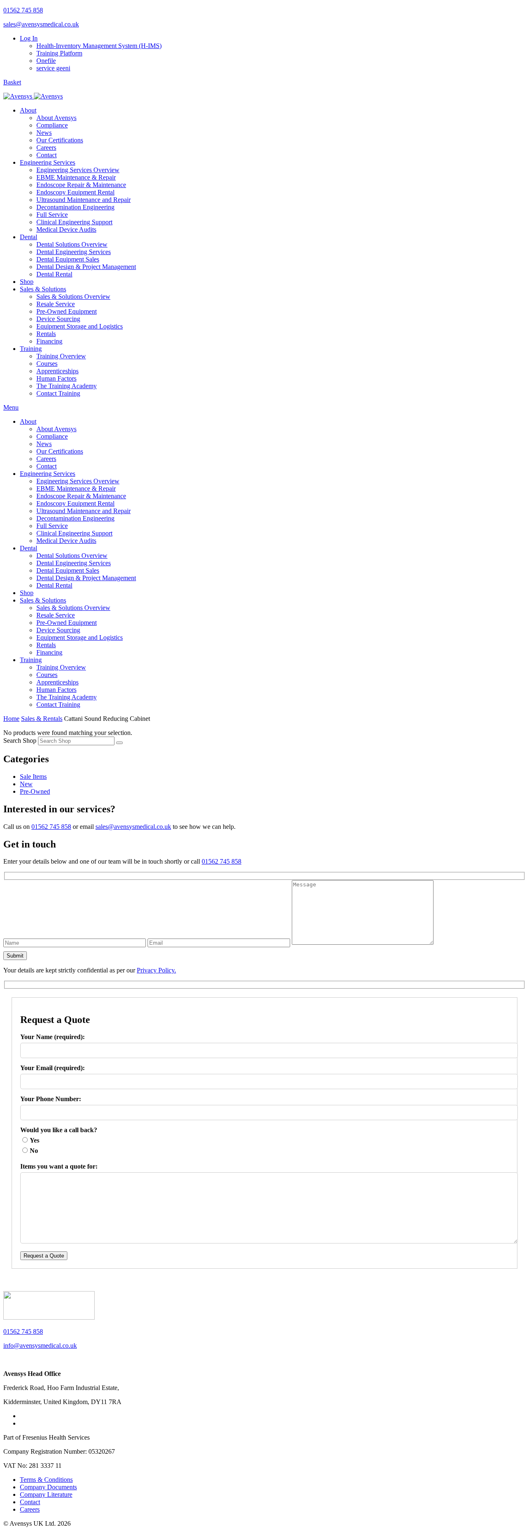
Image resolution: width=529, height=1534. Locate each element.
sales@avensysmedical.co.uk (41, 24)
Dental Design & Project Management (86, 266)
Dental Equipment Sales (67, 259)
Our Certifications (59, 140)
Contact (46, 154)
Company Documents (48, 1487)
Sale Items (33, 776)
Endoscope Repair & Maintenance (81, 184)
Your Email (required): (52, 1067)
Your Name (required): (52, 1036)
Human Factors (56, 378)
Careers (46, 147)
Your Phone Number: (50, 1098)
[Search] (119, 743)
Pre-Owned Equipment (66, 311)
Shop (26, 281)
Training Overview (61, 356)
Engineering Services (47, 162)
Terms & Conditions (46, 1479)
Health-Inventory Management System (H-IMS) (99, 45)
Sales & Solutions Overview (73, 296)
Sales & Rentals (41, 718)
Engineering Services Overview (77, 169)
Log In (29, 38)
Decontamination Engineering (75, 207)
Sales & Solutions (43, 289)
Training (31, 348)
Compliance (52, 125)
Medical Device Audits (66, 229)
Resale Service (55, 303)
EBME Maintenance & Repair (76, 177)
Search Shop (19, 740)
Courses (46, 363)
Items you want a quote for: (59, 1166)
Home (11, 718)
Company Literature (46, 1494)
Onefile (46, 60)
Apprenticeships (57, 370)
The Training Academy (66, 385)
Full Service (52, 214)
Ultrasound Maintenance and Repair (83, 199)
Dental (28, 236)
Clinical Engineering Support (74, 222)
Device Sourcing (58, 318)
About (28, 110)
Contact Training (58, 393)
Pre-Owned (35, 791)
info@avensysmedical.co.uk (40, 1345)
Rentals (46, 333)
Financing (49, 341)
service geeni (53, 68)
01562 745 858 (23, 10)
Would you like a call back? (58, 1129)
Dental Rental (54, 274)
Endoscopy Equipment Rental (75, 192)
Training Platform (59, 53)
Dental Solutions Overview (71, 244)
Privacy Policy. (156, 970)
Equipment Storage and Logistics (79, 326)
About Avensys (56, 117)
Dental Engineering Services (73, 251)
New (26, 783)
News (44, 132)
